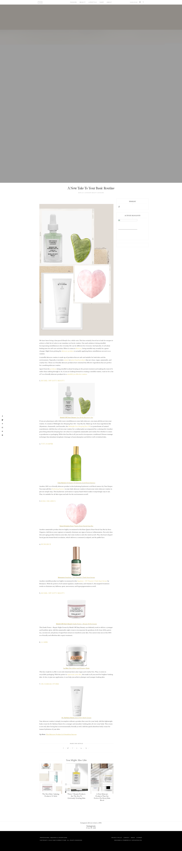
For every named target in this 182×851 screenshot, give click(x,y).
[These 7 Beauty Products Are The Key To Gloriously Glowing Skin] (76, 779)
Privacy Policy (116, 837)
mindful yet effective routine (77, 374)
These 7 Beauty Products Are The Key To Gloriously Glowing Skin (76, 796)
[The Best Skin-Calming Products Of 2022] (50, 779)
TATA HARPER (47, 444)
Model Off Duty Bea (67, 417)
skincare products (68, 351)
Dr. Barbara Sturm (68, 718)
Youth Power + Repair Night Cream (76, 624)
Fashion (73, 2)
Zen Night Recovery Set (83, 417)
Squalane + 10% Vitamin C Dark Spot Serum (76, 577)
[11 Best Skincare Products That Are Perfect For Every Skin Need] (102, 779)
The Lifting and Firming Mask (76, 668)
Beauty (83, 2)
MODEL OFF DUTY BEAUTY (53, 381)
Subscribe (134, 2)
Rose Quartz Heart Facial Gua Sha (76, 526)
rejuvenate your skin (74, 674)
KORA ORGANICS (48, 501)
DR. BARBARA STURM (50, 684)
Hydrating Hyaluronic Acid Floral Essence (76, 483)
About (109, 2)
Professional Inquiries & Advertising (53, 837)
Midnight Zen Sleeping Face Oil (79, 426)
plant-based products (78, 360)
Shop (102, 2)
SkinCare (100, 192)
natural (66, 360)
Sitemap (139, 837)
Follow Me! (91, 828)
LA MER (44, 642)
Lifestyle (93, 2)
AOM (40, 2)
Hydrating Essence (58, 489)
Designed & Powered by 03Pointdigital (128, 840)
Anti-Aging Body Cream (83, 718)
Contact (126, 837)
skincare (79, 348)
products (53, 369)
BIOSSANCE (46, 544)
